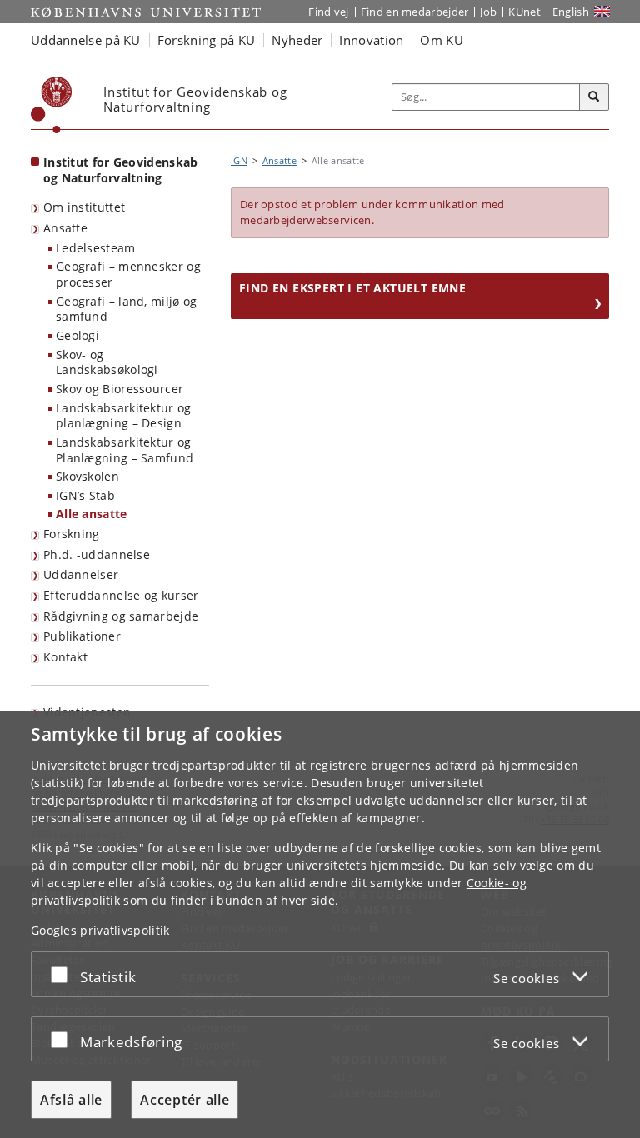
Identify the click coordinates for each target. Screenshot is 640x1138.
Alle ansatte (92, 514)
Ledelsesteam (96, 248)
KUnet (524, 11)
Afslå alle (71, 1100)
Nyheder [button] (297, 40)
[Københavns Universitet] (51, 105)
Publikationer (82, 636)
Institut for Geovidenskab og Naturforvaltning (120, 170)
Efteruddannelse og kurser (121, 595)
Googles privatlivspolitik (100, 930)
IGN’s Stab (85, 495)
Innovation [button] (371, 40)
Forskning (71, 534)
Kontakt (65, 657)
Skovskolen (87, 476)
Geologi (77, 335)
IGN (239, 160)
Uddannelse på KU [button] (86, 40)
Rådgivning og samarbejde (120, 616)
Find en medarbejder (415, 11)
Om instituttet (84, 207)
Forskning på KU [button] (207, 40)
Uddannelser (80, 574)
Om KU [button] (441, 40)
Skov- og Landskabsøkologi (107, 362)
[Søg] (594, 97)
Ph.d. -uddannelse (96, 554)
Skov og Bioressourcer (119, 389)
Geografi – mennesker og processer (128, 274)
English (570, 11)
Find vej (328, 11)
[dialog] (320, 924)
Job (488, 11)
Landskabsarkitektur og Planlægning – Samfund (124, 450)
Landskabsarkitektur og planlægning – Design (124, 416)
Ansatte (65, 228)
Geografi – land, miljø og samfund (127, 309)
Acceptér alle (184, 1100)
